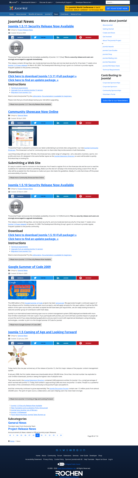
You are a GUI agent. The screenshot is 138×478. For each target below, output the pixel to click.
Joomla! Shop (107, 54)
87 (29, 435)
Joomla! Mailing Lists (110, 58)
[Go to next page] (57, 435)
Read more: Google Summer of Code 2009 (25, 325)
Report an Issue (101, 459)
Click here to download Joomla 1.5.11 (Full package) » (42, 76)
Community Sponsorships (112, 90)
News (56, 14)
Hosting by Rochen (69, 477)
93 (54, 435)
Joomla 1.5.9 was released (17, 224)
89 (37, 435)
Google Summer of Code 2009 (29, 267)
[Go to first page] (10, 435)
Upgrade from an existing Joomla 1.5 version (27, 90)
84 (17, 435)
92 (50, 435)
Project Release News (25, 30)
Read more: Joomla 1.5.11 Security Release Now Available (30, 104)
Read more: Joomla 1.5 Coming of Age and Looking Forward (31, 399)
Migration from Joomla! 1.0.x (21, 92)
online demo (36, 96)
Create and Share (109, 33)
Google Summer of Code (33, 303)
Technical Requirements (111, 70)
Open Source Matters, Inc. (67, 468)
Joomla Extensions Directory (64, 156)
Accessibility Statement (33, 459)
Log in (110, 459)
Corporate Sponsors (110, 87)
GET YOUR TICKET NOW (117, 8)
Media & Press (76, 14)
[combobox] (118, 2)
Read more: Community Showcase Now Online (27, 178)
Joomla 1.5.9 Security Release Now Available (26, 406)
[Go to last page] (61, 435)
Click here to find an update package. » (33, 80)
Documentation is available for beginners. (57, 96)
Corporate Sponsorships (111, 83)
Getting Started (108, 29)
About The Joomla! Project (112, 40)
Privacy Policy (48, 459)
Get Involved (107, 37)
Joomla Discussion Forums (59, 388)
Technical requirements (19, 88)
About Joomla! (21, 14)
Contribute (64, 14)
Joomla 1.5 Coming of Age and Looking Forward (42, 332)
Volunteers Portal (109, 94)
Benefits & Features (36, 14)
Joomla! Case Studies (110, 50)
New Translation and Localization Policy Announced (29, 408)
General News (23, 115)
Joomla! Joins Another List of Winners (24, 410)
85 (21, 435)
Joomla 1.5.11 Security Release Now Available (41, 26)
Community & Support (64, 2)
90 (41, 435)
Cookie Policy (59, 459)
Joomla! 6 (48, 14)
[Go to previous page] (13, 435)
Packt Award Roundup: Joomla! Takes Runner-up (28, 415)
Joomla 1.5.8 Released (18, 412)
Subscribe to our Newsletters (115, 100)
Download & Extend (28, 2)
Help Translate (89, 459)
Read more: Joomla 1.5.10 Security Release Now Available (30, 259)
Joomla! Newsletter (109, 62)
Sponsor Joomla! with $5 (73, 459)
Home (11, 14)
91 (45, 435)
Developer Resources (83, 2)
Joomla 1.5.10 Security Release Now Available (41, 185)
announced (60, 303)
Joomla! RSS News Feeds (111, 66)
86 (25, 435)
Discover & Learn (46, 2)
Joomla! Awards (108, 47)
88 (33, 435)
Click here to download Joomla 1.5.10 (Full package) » (42, 235)
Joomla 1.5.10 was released (17, 65)
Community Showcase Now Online (33, 112)
